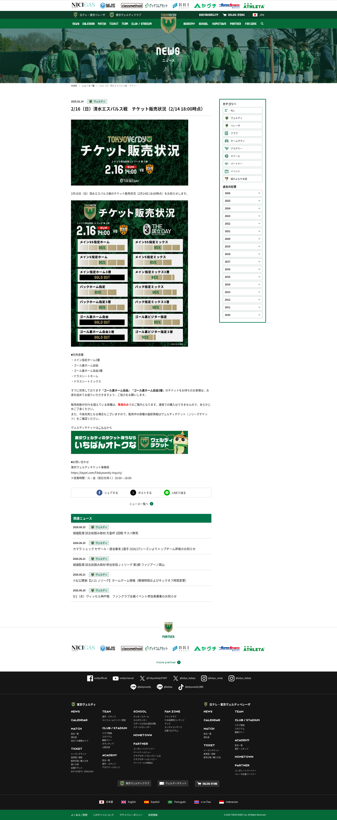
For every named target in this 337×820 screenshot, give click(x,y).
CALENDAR (88, 23)
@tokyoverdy (144, 687)
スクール (235, 156)
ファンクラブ (170, 716)
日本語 (109, 802)
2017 (227, 261)
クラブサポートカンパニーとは (147, 755)
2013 (227, 292)
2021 (227, 231)
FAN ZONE (251, 23)
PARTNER (235, 23)
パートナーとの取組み (143, 762)
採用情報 (153, 815)
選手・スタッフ (109, 716)
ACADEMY (189, 23)
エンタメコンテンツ (173, 727)
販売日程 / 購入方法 (79, 760)
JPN (261, 15)
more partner (166, 662)
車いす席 (75, 764)
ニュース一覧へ (138, 504)
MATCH (102, 23)
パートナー (236, 163)
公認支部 (106, 747)
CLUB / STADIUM (141, 23)
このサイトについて (103, 815)
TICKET (113, 23)
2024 (227, 208)
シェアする (111, 493)
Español (155, 802)
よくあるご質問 (79, 815)
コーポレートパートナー (144, 748)
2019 (227, 246)
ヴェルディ (99, 101)
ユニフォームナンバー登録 (114, 720)
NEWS (76, 23)
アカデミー (236, 148)
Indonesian (232, 802)
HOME (74, 85)
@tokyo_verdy (215, 678)
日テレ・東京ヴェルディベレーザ (229, 704)
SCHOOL (203, 23)
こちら (102, 427)
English (132, 802)
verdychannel (127, 678)
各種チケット (77, 767)
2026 (227, 193)
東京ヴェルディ (86, 704)
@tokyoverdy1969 (194, 687)
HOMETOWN (219, 23)
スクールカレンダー (142, 727)
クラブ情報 (107, 733)
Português (180, 802)
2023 (227, 216)
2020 (227, 239)
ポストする (145, 493)
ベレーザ (235, 125)
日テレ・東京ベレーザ (92, 15)
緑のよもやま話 (239, 179)
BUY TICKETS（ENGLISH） (83, 771)
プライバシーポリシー (131, 815)
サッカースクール (141, 716)
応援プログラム (171, 730)
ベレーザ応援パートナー (245, 774)
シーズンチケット (79, 753)
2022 (227, 223)
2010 (227, 315)
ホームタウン (238, 141)
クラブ (234, 133)
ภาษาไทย (206, 802)
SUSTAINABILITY (208, 14)
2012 (227, 299)
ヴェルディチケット (175, 783)
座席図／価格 (209, 753)
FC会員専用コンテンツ (174, 720)
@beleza (168, 687)
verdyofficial (100, 678)
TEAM (125, 23)
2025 (227, 201)
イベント (235, 171)
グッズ (167, 723)
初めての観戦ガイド (80, 740)
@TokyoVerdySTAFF (156, 678)
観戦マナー (107, 740)
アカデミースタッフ (111, 767)
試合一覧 (75, 733)
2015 (227, 277)
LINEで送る (179, 493)
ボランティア (108, 743)
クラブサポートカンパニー (145, 759)
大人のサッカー (140, 720)
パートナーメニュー (142, 752)
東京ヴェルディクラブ (128, 15)
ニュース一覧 (88, 85)
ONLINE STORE (236, 14)
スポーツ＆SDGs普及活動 (144, 723)
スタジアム (107, 736)
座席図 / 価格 (76, 757)
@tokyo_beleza (187, 678)
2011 (227, 307)
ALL (233, 110)
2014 (227, 284)
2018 (227, 254)
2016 (227, 269)
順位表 (74, 737)
